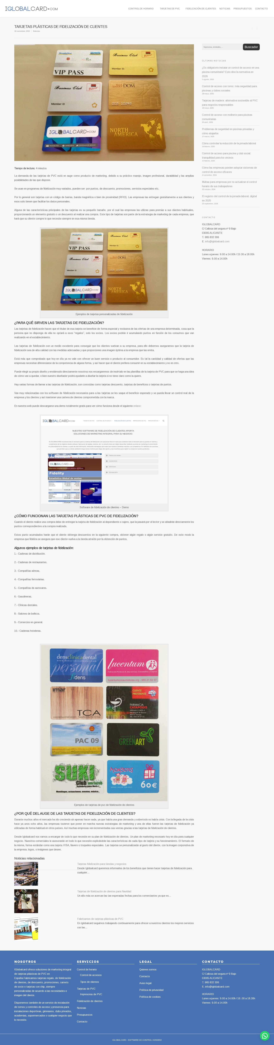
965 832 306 (212, 982)
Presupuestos (243, 8)
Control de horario (141, 8)
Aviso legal (145, 983)
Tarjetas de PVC (170, 8)
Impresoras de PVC (91, 994)
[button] (265, 1036)
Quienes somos (148, 969)
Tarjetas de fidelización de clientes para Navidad (104, 891)
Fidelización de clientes (201, 8)
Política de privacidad (151, 990)
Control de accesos (91, 975)
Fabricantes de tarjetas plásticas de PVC (100, 919)
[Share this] (254, 28)
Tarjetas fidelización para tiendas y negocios (101, 864)
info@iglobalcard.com (217, 241)
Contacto (261, 8)
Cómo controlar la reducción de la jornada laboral (229, 143)
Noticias (224, 8)
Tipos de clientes (89, 982)
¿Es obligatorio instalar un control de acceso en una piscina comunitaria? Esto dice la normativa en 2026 (230, 72)
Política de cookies (150, 996)
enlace (137, 406)
